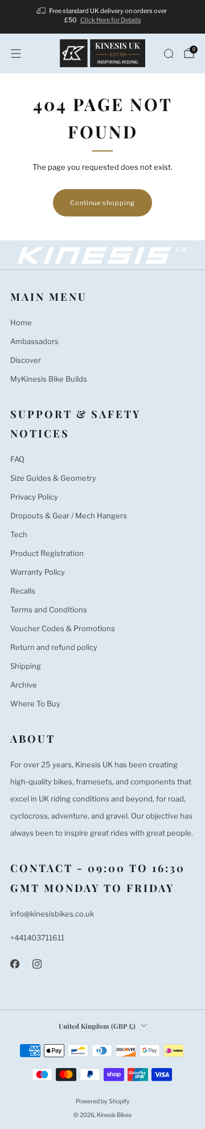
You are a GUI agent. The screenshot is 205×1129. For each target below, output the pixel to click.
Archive (23, 684)
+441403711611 (37, 937)
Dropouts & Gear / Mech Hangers (68, 515)
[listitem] (102, 17)
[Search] (168, 53)
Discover (25, 360)
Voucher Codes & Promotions (62, 628)
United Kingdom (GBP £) (97, 1025)
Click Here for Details (110, 20)
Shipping (25, 665)
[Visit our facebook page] (14, 964)
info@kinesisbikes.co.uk (52, 913)
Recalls (22, 590)
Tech (18, 534)
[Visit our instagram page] (37, 964)
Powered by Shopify (103, 1101)
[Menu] (16, 53)
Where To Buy (35, 703)
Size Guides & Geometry (53, 477)
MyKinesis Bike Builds (48, 378)
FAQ (17, 459)
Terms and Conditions (48, 609)
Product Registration (47, 553)
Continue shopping (102, 203)
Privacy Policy (34, 496)
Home (21, 322)
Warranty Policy (37, 571)
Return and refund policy (53, 647)
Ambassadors (34, 341)
